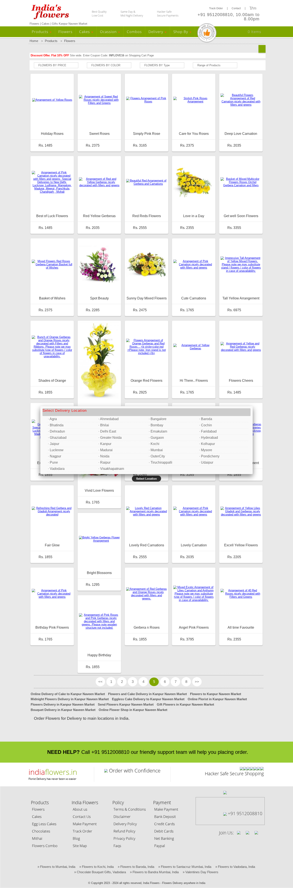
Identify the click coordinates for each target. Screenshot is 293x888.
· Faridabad (208, 431)
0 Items (254, 31)
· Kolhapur (207, 444)
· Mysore (205, 450)
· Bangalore (157, 419)
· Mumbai (156, 450)
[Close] (253, 406)
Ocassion (109, 31)
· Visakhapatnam (111, 468)
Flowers (65, 31)
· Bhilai (103, 425)
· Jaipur (53, 444)
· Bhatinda (55, 425)
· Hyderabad (208, 437)
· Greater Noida (110, 437)
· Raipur (104, 462)
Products (40, 31)
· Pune (53, 462)
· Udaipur (206, 462)
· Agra (52, 419)
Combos (134, 31)
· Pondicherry (209, 456)
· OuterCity (157, 456)
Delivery (156, 31)
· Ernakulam (158, 431)
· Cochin (205, 425)
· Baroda (205, 419)
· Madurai (105, 450)
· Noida (103, 456)
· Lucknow (55, 450)
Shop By (181, 31)
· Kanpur (104, 444)
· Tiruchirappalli (160, 462)
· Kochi (154, 444)
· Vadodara (56, 468)
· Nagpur (54, 456)
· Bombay (156, 425)
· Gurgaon (156, 437)
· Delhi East (107, 431)
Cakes (85, 31)
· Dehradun (56, 431)
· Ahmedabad (108, 419)
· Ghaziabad (57, 437)
